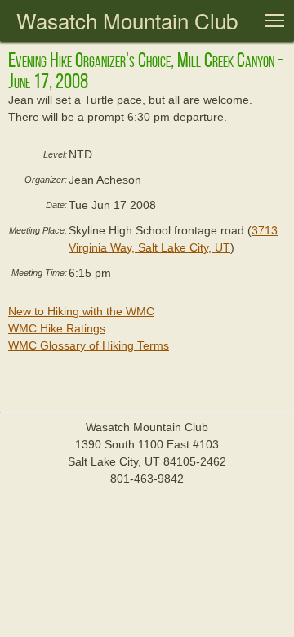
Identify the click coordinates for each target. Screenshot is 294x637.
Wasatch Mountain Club (127, 20)
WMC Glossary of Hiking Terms (88, 345)
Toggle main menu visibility (274, 19)
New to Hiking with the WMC (81, 311)
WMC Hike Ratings (56, 328)
